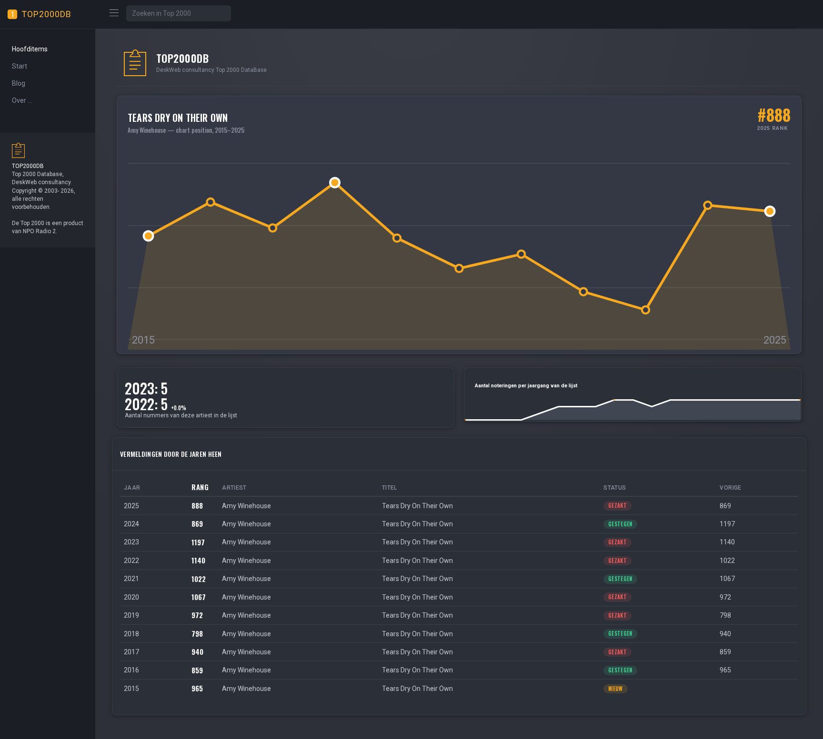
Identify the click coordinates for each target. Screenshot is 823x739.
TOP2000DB (46, 14)
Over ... (22, 100)
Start (19, 66)
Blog (18, 83)
